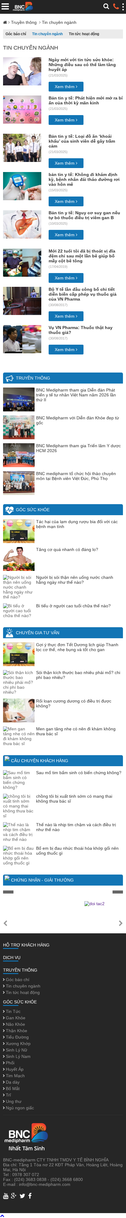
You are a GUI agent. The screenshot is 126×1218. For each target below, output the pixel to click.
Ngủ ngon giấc (19, 1107)
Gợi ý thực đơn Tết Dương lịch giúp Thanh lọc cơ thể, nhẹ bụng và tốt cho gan (77, 647)
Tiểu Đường (17, 1037)
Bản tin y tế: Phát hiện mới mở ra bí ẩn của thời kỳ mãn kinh (86, 100)
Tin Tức (12, 1011)
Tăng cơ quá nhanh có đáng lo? (67, 549)
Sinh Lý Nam (18, 1056)
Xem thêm (65, 86)
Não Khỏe (15, 1024)
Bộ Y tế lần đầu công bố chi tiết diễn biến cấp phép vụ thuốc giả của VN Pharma (83, 294)
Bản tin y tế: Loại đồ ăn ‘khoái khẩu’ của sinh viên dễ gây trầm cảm (82, 141)
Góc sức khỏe (33, 509)
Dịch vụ (11, 957)
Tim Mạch (15, 1075)
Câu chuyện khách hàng (39, 760)
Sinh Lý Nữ (16, 1049)
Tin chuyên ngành (59, 22)
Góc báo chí (16, 34)
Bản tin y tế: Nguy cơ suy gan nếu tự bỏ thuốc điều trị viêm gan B (84, 215)
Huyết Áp (14, 1069)
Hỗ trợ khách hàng (26, 945)
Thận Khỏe (16, 1030)
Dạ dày (12, 1082)
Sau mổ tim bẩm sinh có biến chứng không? (78, 772)
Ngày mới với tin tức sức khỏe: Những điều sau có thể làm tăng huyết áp (82, 64)
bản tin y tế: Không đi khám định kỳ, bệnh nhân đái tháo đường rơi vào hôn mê (84, 179)
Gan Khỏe (15, 1017)
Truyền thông (24, 22)
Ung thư (13, 1101)
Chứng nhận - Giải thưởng (42, 880)
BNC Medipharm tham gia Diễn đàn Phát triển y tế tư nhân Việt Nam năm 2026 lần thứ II (76, 395)
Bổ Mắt (12, 1088)
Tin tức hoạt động (84, 34)
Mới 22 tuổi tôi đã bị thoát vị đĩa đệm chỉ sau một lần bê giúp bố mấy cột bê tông (82, 256)
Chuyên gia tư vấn (37, 632)
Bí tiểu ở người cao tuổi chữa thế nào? (73, 605)
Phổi (9, 1062)
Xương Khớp (18, 1043)
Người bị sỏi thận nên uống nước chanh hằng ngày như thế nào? (74, 580)
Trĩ (8, 1094)
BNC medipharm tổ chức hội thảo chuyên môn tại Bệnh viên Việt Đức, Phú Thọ (76, 476)
